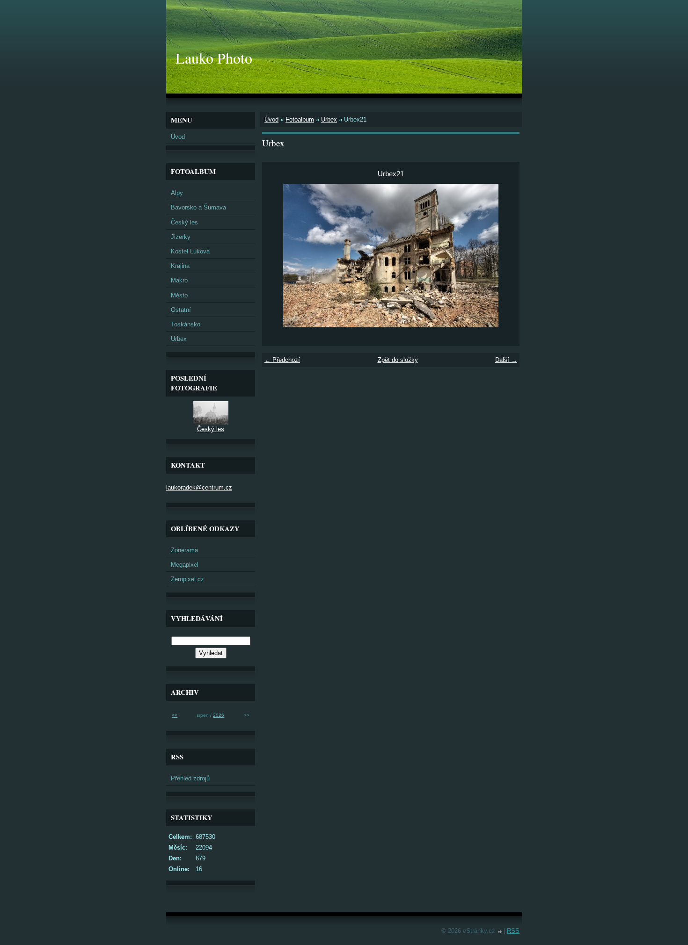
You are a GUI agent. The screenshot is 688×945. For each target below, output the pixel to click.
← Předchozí (282, 359)
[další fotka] (504, 255)
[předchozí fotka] (277, 255)
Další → (506, 359)
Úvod (271, 119)
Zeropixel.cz (187, 579)
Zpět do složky (398, 359)
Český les (184, 222)
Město (179, 295)
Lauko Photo (214, 58)
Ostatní (181, 309)
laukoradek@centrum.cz (199, 487)
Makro (179, 280)
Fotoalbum (299, 119)
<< (174, 715)
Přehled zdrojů (190, 778)
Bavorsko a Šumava (198, 207)
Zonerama (184, 550)
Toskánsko (185, 324)
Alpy (177, 192)
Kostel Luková (190, 251)
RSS (513, 930)
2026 (218, 715)
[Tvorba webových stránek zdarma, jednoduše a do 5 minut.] (500, 932)
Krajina (180, 265)
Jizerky (180, 236)
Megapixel (184, 564)
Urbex (329, 119)
